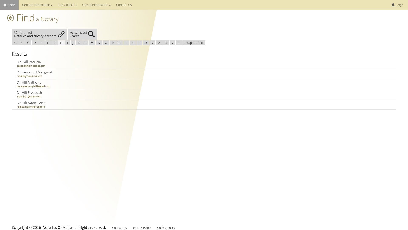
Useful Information (95, 5)
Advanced (78, 34)
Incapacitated (193, 43)
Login (399, 5)
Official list (35, 34)
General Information (36, 5)
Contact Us (124, 5)
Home (11, 5)
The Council (66, 5)
